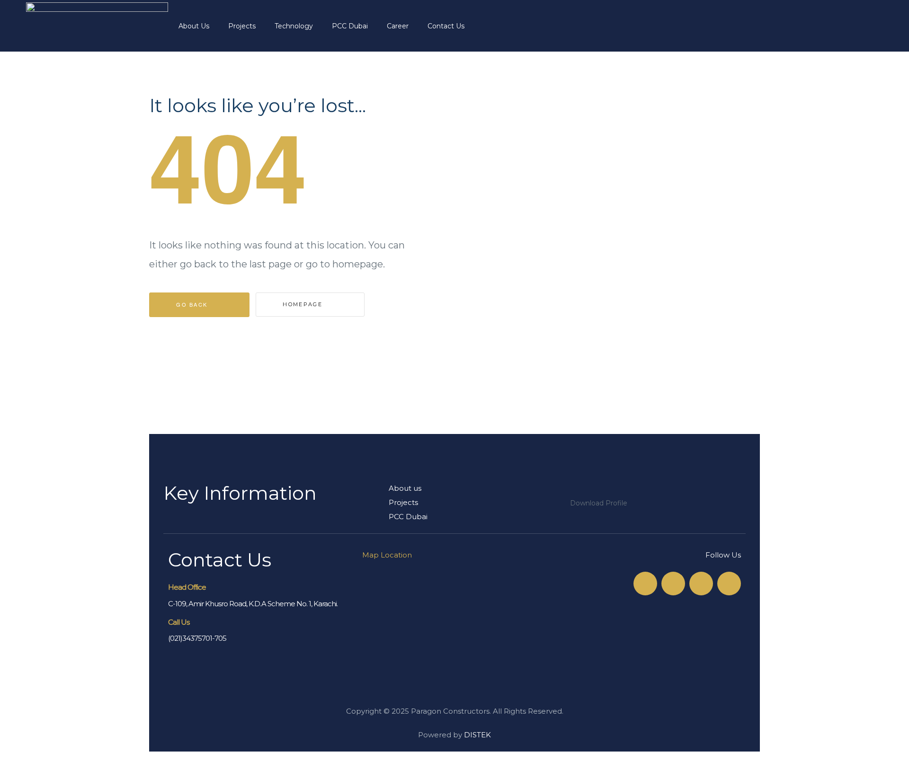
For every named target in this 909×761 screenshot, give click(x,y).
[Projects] (476, 503)
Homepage (304, 304)
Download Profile (598, 503)
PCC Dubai (350, 26)
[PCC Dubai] (476, 517)
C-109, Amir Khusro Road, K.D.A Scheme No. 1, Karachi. (253, 603)
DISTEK (477, 734)
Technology (294, 26)
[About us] (476, 488)
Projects (242, 26)
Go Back (193, 304)
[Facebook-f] (645, 583)
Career (398, 26)
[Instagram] (701, 583)
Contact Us (446, 26)
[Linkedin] (729, 583)
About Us (193, 26)
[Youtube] (673, 583)
